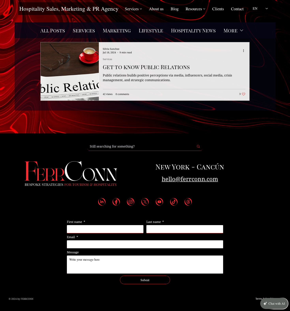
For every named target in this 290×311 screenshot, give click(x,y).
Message (73, 252)
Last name (155, 222)
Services (84, 30)
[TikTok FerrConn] (173, 202)
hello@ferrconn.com (190, 179)
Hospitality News (193, 30)
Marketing (117, 30)
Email (72, 237)
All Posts (52, 30)
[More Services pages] (141, 9)
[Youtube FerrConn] (159, 202)
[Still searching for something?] (198, 146)
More (231, 30)
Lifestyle (151, 30)
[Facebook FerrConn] (116, 202)
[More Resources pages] (204, 9)
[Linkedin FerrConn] (101, 202)
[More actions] (244, 50)
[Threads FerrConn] (188, 202)
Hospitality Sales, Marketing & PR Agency (69, 8)
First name (76, 222)
